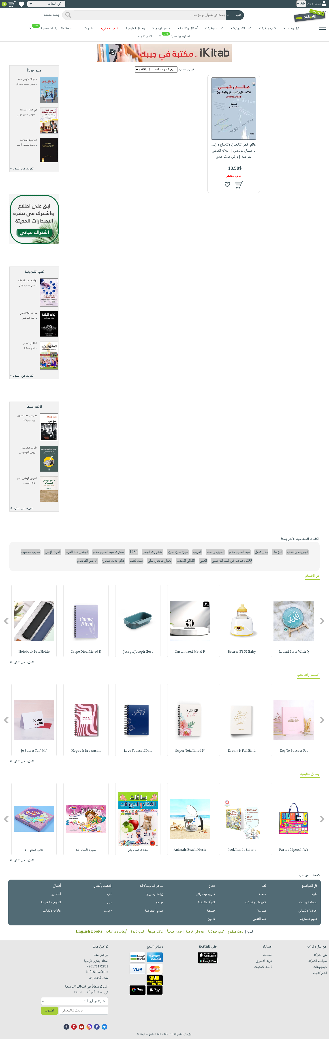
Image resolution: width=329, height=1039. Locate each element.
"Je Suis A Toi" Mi (34, 751)
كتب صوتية (216, 932)
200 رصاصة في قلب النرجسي (232, 561)
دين (109, 902)
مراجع (159, 902)
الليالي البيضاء (185, 561)
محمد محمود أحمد (26, 145)
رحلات (108, 911)
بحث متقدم (236, 932)
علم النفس (259, 919)
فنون (211, 886)
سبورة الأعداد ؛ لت (86, 850)
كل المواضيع (309, 886)
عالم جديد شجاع (113, 561)
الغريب (197, 552)
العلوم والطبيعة (51, 902)
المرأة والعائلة (206, 902)
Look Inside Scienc (242, 850)
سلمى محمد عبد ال (25, 84)
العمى (203, 561)
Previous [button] (322, 621)
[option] (293, 621)
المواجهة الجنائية (28, 140)
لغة (264, 886)
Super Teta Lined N (190, 751)
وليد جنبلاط (29, 420)
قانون (211, 919)
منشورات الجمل (152, 552)
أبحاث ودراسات (116, 932)
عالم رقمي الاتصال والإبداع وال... (234, 145)
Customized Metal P (190, 652)
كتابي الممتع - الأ (34, 850)
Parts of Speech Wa (293, 850)
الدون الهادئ (53, 552)
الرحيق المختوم (87, 561)
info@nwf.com (97, 972)
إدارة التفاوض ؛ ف (27, 79)
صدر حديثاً (174, 932)
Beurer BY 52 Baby (242, 652)
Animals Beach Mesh (190, 850)
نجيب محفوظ (30, 552)
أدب (109, 894)
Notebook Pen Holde (34, 652)
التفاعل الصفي (29, 343)
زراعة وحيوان (154, 894)
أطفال (57, 886)
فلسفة (211, 911)
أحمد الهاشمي (28, 318)
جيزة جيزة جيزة (177, 552)
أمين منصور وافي (26, 285)
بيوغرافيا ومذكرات (151, 886)
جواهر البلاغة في (28, 313)
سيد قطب (136, 561)
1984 (133, 552)
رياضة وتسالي (307, 911)
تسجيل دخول (314, 4)
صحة (262, 894)
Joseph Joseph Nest (138, 652)
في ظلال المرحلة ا (28, 110)
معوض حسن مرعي (26, 114)
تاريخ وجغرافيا (205, 894)
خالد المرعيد (29, 483)
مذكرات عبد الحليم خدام (108, 552)
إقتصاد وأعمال (102, 886)
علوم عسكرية (308, 919)
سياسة (261, 911)
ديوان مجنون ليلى (159, 561)
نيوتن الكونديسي (27, 452)
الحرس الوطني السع (27, 478)
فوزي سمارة (29, 348)
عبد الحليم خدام (239, 552)
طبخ (314, 894)
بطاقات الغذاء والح (138, 850)
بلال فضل (261, 552)
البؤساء (277, 552)
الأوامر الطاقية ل (28, 448)
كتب (250, 932)
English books (89, 932)
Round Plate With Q (294, 652)
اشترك (49, 1011)
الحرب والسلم (215, 552)
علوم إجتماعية (154, 911)
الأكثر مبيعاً (155, 932)
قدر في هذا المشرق (27, 415)
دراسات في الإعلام (27, 280)
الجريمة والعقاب (297, 552)
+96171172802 (97, 966)
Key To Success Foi (294, 751)
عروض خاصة (195, 932)
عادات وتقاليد (52, 911)
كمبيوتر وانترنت (255, 902)
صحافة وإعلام (308, 902)
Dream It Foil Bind (242, 751)
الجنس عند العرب (77, 552)
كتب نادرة (137, 932)
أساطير (56, 894)
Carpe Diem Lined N (86, 652)
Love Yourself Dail (138, 751)
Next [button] (6, 621)
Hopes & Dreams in (86, 751)
